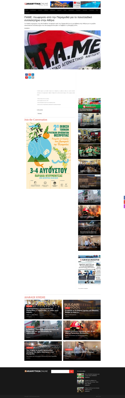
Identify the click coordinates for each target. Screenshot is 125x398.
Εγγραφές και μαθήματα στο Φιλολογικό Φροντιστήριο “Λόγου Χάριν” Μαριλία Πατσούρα (89, 124)
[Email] (33, 77)
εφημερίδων (86, 288)
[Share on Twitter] (29, 77)
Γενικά (65, 10)
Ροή (97, 10)
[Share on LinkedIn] (33, 74)
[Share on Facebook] (26, 74)
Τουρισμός (78, 10)
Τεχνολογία (91, 10)
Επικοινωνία (27, 12)
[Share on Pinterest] (26, 77)
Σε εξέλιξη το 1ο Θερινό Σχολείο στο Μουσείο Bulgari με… (88, 186)
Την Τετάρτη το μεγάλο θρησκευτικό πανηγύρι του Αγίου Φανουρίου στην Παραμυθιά (40, 352)
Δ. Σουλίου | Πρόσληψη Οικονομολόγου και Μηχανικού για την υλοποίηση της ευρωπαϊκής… (42, 331)
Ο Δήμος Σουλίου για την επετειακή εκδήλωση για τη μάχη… (88, 140)
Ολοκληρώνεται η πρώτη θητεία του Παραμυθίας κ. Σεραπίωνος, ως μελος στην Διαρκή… (42, 310)
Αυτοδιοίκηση (33, 10)
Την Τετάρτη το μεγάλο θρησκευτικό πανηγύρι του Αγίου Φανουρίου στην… (88, 232)
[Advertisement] (56, 81)
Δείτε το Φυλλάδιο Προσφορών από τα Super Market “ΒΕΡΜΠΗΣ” (88, 110)
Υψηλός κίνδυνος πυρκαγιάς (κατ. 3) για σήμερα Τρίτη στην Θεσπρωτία (89, 217)
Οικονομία (85, 10)
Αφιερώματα (71, 10)
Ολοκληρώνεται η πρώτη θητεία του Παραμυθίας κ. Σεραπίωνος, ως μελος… (89, 171)
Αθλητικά (46, 10)
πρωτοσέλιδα (81, 288)
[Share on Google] (29, 74)
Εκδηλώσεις (52, 10)
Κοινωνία (40, 10)
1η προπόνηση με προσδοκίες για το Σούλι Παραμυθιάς (88, 156)
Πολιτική (26, 10)
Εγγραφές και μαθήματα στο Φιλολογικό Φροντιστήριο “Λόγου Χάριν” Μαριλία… (91, 382)
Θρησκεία (59, 10)
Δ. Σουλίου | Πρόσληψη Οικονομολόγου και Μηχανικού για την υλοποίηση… (89, 201)
